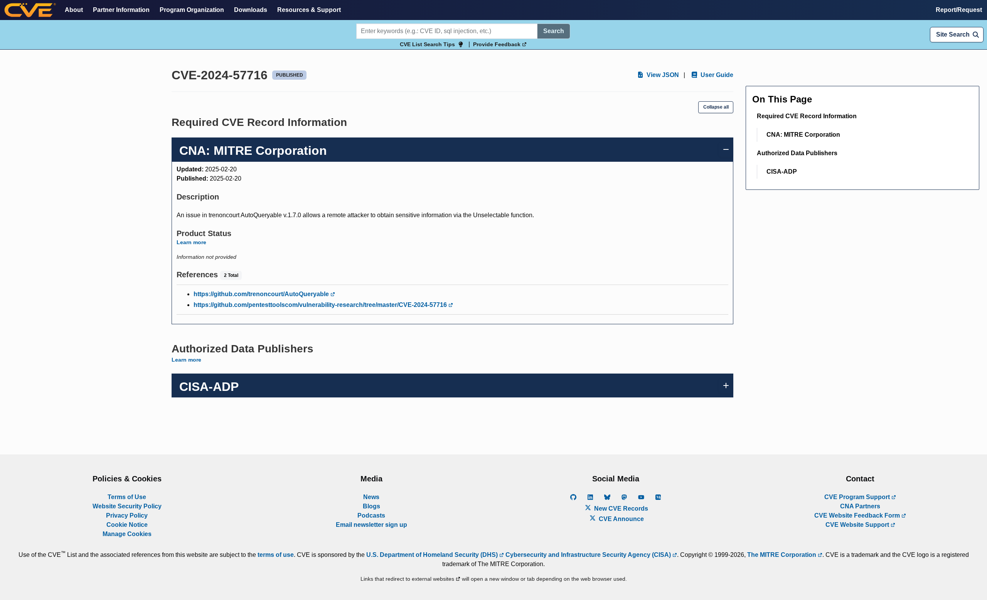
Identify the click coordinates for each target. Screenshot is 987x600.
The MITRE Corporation (782, 554)
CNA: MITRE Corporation (803, 134)
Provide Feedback (497, 44)
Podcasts (371, 515)
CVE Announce (620, 519)
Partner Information (121, 10)
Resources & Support (309, 10)
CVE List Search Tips (427, 44)
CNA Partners (860, 506)
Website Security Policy (127, 506)
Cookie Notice (127, 524)
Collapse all (716, 107)
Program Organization (192, 10)
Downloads (250, 10)
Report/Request (959, 10)
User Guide (716, 75)
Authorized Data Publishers (797, 153)
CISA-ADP (781, 171)
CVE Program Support (857, 497)
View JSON (662, 75)
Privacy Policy (127, 515)
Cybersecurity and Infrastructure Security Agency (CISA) (588, 554)
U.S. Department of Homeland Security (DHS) (432, 554)
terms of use (276, 554)
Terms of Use (127, 497)
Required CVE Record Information (807, 116)
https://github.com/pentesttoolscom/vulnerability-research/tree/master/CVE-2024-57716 (321, 305)
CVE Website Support (858, 524)
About (74, 10)
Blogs (371, 506)
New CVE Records (620, 508)
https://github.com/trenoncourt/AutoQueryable (262, 294)
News (371, 497)
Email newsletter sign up (371, 524)
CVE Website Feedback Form (857, 515)
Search (553, 31)
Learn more (191, 242)
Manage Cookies (127, 534)
